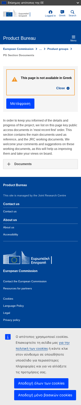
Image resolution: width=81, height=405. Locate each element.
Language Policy (13, 305)
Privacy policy (11, 319)
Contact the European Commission (25, 281)
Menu (73, 40)
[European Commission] (31, 258)
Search (72, 15)
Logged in (50, 15)
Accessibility (10, 234)
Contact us (10, 211)
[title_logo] (23, 13)
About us (8, 227)
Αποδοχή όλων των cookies (41, 383)
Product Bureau (15, 185)
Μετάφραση (20, 103)
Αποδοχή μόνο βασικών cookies (45, 395)
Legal (6, 312)
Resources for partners (17, 288)
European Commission (18, 48)
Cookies (8, 298)
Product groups (57, 48)
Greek (62, 14)
